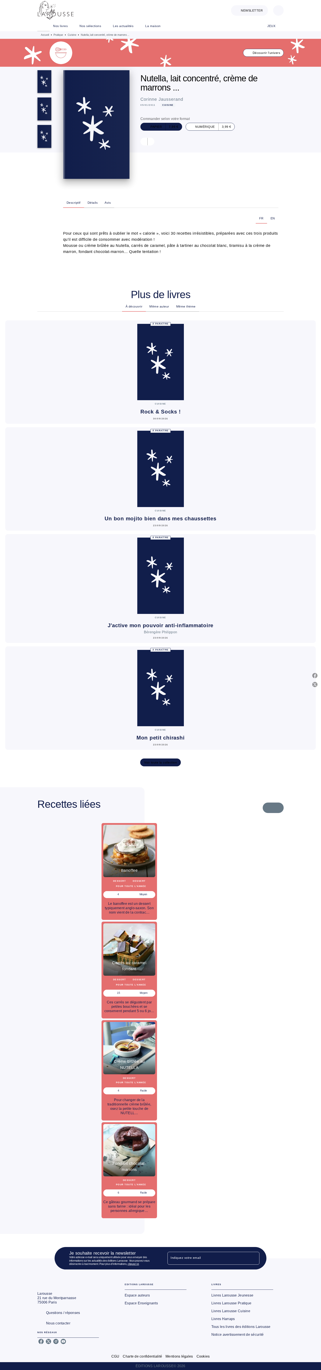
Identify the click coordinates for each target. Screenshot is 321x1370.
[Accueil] (55, 10)
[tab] (43, 26)
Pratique (58, 34)
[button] (249, 10)
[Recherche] (278, 10)
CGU (115, 1356)
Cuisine (72, 34)
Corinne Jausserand (161, 99)
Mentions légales (179, 1356)
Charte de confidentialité (142, 1356)
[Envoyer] (254, 1258)
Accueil (45, 34)
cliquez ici (133, 1264)
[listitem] (41, 1341)
